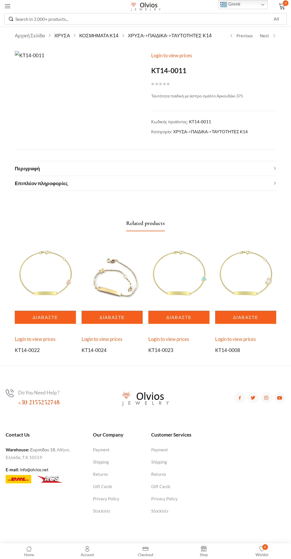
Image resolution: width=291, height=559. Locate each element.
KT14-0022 (27, 350)
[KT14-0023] (178, 275)
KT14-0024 (94, 350)
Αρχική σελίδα (30, 35)
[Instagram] (266, 397)
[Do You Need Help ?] (10, 393)
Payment (101, 449)
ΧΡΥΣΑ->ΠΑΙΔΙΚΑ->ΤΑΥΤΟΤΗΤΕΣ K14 (170, 35)
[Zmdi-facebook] (239, 397)
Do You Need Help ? (38, 393)
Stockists (101, 510)
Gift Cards (102, 486)
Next (264, 35)
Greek (233, 4)
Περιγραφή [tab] (27, 168)
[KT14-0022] (45, 275)
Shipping (101, 461)
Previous (244, 35)
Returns (100, 474)
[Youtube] (279, 397)
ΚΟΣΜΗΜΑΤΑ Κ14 (99, 35)
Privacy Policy (106, 498)
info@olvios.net (34, 469)
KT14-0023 (160, 350)
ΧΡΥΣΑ (62, 35)
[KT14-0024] (112, 275)
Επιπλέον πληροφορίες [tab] (41, 183)
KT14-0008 (227, 350)
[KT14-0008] (245, 275)
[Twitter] (253, 397)
